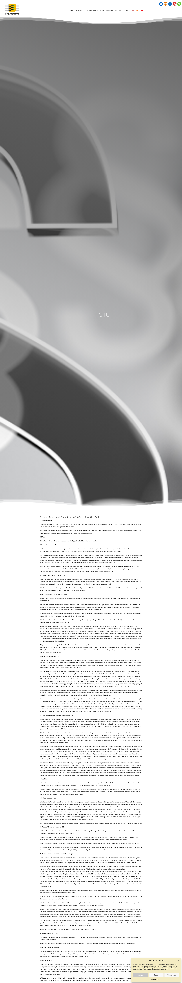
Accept (140, 975)
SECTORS (118, 10)
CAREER (125, 10)
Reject (156, 975)
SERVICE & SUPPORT (106, 10)
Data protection (155, 979)
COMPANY (79, 10)
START (71, 10)
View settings (171, 975)
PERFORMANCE (91, 10)
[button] (178, 961)
